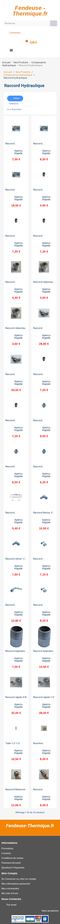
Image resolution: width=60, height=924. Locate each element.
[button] (11, 50)
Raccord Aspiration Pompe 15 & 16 (43, 652)
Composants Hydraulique (18, 74)
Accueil (8, 72)
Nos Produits (23, 72)
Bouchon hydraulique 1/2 (41, 744)
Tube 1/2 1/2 (12, 743)
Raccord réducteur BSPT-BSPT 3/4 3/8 (44, 283)
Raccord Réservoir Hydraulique (15, 790)
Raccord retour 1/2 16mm (16, 560)
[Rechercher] (53, 23)
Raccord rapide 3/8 (16, 697)
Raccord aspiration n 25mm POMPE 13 (16, 652)
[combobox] (25, 23)
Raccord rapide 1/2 (43, 697)
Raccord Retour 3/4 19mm (44, 513)
